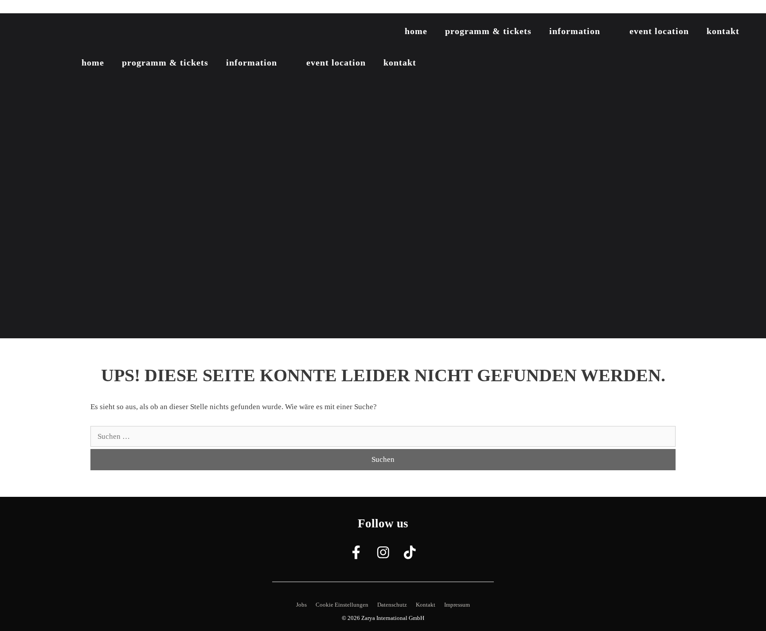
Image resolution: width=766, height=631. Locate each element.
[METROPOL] (62, 32)
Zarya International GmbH (392, 618)
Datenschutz (392, 604)
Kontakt (723, 31)
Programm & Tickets (488, 31)
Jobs (301, 604)
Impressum (457, 604)
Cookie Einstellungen (342, 604)
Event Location (659, 31)
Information (574, 31)
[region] (383, 175)
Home (416, 31)
